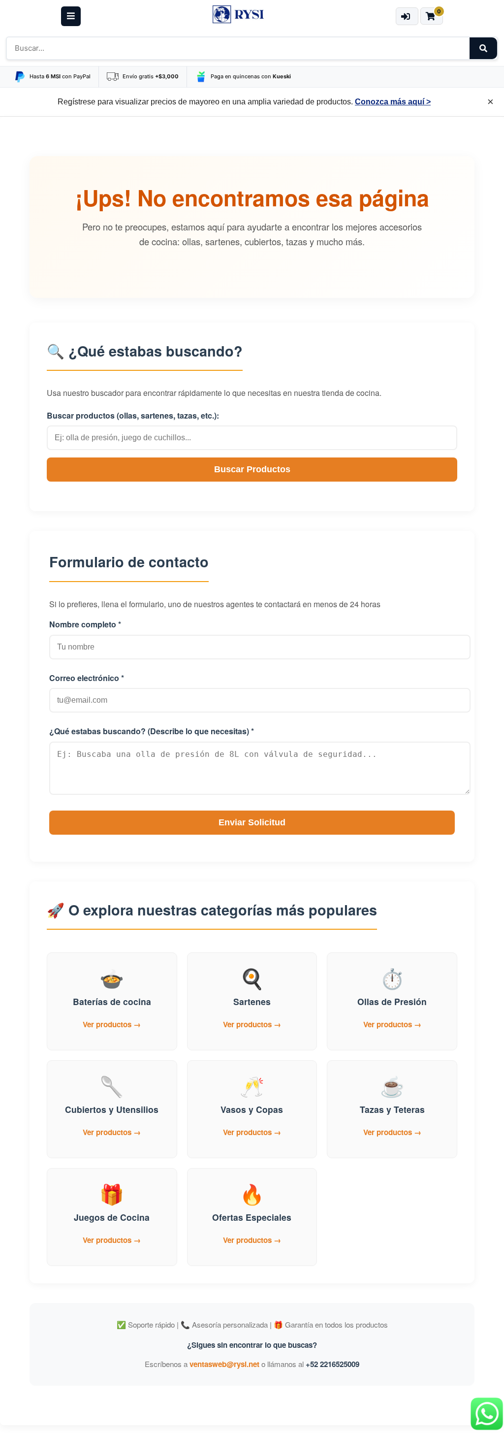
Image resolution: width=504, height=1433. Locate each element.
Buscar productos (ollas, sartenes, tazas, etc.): (133, 415)
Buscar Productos (252, 469)
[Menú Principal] (71, 16)
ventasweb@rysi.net (224, 1364)
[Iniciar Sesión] (407, 16)
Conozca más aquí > (393, 102)
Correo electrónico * (86, 678)
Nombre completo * (85, 624)
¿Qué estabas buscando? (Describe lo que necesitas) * (151, 731)
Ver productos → (112, 1024)
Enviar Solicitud (252, 822)
